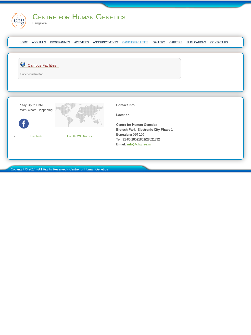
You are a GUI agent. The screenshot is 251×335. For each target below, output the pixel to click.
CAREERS (175, 42)
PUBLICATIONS (196, 42)
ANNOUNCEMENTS (105, 42)
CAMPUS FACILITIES (135, 42)
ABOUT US (39, 42)
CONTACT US (219, 42)
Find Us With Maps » (79, 136)
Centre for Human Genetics (79, 16)
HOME (24, 42)
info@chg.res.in (139, 144)
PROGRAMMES (60, 42)
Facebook (36, 136)
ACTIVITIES (81, 42)
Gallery (159, 42)
